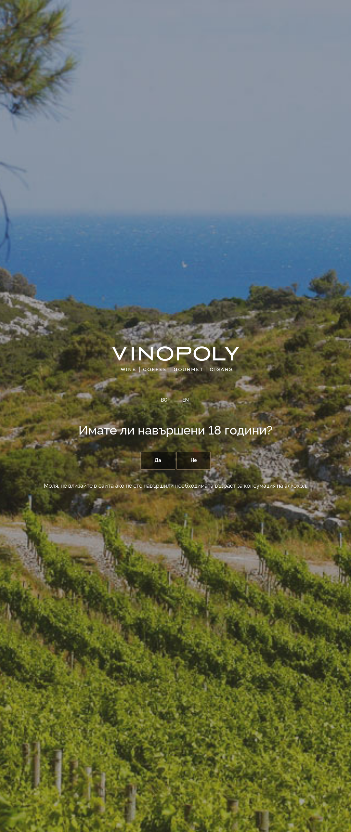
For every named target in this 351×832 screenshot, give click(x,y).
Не (194, 460)
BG (164, 400)
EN (185, 400)
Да (158, 460)
